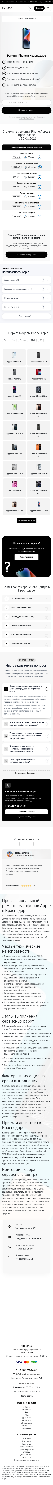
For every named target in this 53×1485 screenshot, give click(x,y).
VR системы (26, 1423)
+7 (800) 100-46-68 (24, 1259)
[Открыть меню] (48, 8)
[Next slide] (30, 844)
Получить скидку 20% (26, 254)
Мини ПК (26, 1425)
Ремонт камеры (27, 193)
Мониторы (26, 1420)
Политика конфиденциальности (27, 1349)
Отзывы (26, 1452)
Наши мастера (26, 1447)
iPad (26, 1412)
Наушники (26, 1428)
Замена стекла (26, 153)
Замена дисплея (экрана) (26, 163)
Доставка (26, 1441)
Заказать (39, 157)
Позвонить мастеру (26, 812)
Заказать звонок (26, 557)
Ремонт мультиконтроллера (26, 203)
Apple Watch (26, 1417)
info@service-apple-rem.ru (28, 1374)
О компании (26, 1438)
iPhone (26, 1407)
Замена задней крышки (26, 173)
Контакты (26, 1457)
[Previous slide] (22, 844)
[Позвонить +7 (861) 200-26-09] (30, 8)
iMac (26, 1415)
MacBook (26, 1409)
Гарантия (26, 1444)
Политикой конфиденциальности (32, 117)
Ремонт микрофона (26, 213)
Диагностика (26, 1454)
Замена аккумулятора (26, 183)
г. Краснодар (9, 2)
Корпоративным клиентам (26, 1460)
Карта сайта (26, 1396)
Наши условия (26, 1352)
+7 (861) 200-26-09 (15, 806)
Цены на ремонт (26, 1449)
